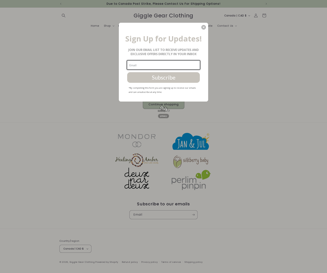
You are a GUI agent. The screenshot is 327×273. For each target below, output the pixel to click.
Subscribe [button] (163, 77)
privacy (163, 116)
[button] (203, 27)
